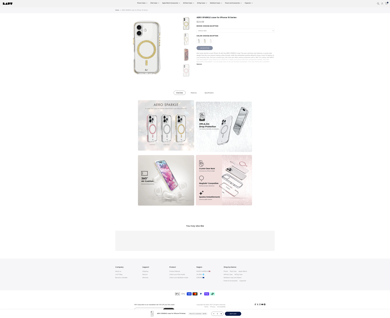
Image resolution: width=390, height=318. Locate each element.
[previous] (119, 47)
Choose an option (202, 30)
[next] (174, 47)
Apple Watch (243, 271)
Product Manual (174, 271)
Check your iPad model (177, 274)
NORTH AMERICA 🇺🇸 (203, 271)
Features (194, 93)
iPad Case (233, 271)
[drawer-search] (378, 3)
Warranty (145, 277)
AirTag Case (238, 274)
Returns (144, 274)
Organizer (242, 281)
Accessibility (221, 307)
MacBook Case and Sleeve (232, 277)
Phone (226, 271)
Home (117, 10)
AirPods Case (228, 274)
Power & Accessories (230, 281)
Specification (209, 93)
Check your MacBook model (178, 277)
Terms (206, 307)
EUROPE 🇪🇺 (200, 277)
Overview (179, 93)
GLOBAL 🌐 (200, 274)
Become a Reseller (121, 277)
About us (118, 271)
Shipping (145, 271)
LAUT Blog (118, 274)
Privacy (212, 307)
